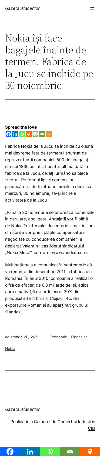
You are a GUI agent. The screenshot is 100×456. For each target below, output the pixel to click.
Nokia (10, 348)
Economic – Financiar (68, 337)
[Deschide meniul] (92, 8)
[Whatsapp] (22, 134)
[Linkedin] (15, 134)
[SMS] (35, 134)
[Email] (42, 134)
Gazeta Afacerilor (22, 8)
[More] (49, 134)
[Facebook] (8, 134)
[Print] (29, 134)
